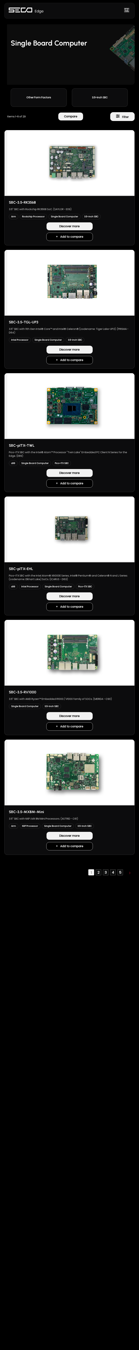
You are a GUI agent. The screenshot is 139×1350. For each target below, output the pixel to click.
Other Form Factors (38, 97)
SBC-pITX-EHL (21, 569)
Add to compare (71, 237)
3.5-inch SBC (100, 97)
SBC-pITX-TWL (21, 445)
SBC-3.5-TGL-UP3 (23, 322)
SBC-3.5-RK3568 (22, 202)
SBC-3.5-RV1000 (22, 692)
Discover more (69, 226)
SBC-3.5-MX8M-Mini (26, 812)
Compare (70, 116)
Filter (125, 117)
